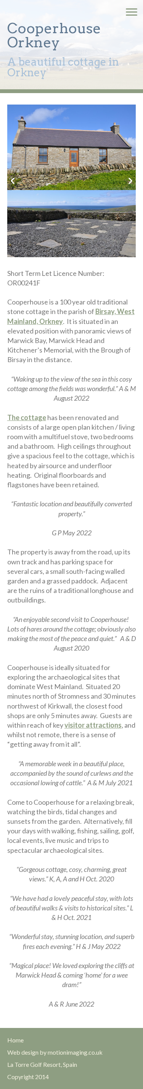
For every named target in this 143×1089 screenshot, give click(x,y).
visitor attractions (93, 725)
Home (15, 1040)
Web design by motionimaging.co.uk (55, 1052)
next (130, 181)
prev (12, 181)
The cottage (26, 417)
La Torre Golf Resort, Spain (42, 1064)
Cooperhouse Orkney (54, 35)
